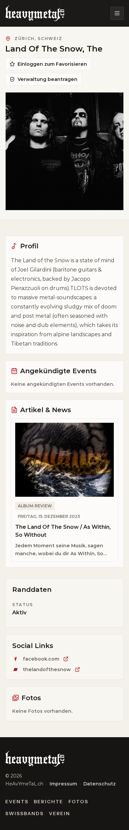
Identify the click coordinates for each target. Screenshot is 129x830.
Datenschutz (99, 784)
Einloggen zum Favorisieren (52, 64)
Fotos (78, 802)
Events (16, 802)
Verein (59, 813)
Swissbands (24, 813)
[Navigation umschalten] (117, 13)
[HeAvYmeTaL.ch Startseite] (34, 13)
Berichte (49, 802)
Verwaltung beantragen (47, 79)
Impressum (63, 784)
